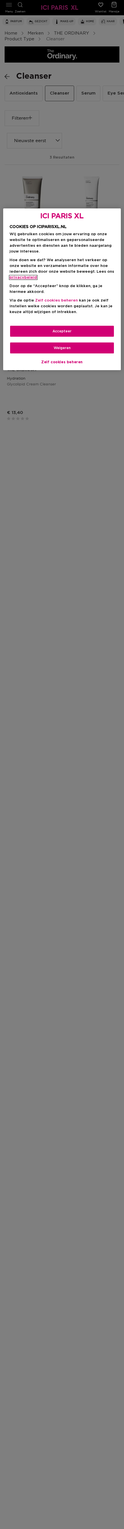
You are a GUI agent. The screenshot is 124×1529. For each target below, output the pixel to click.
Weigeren (62, 348)
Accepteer (62, 331)
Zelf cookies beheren (62, 362)
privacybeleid (23, 277)
